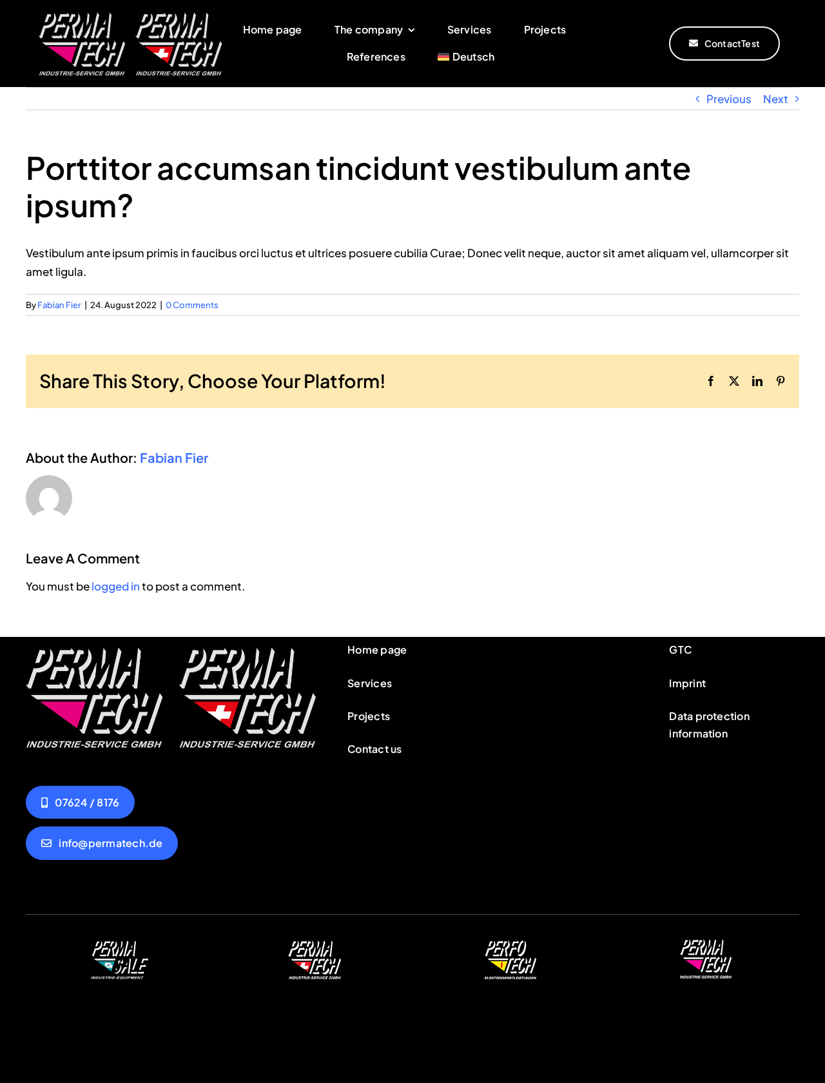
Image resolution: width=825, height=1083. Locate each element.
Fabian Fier (59, 305)
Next (775, 99)
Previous (729, 99)
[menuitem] (466, 57)
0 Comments (192, 305)
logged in (116, 586)
